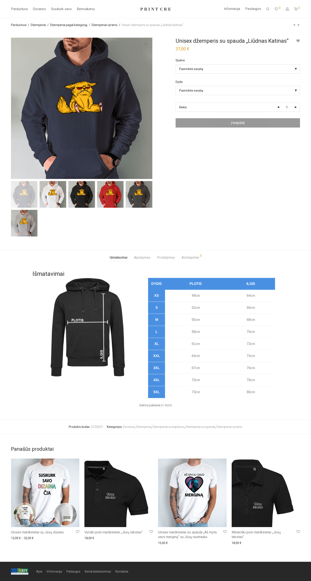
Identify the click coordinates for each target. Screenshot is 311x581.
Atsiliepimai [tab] (192, 257)
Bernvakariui (86, 9)
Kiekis (183, 107)
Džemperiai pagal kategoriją (68, 25)
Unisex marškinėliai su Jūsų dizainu (37, 532)
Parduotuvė (19, 9)
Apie (39, 571)
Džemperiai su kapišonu (168, 427)
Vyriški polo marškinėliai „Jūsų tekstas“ (113, 532)
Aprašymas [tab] (142, 257)
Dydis (179, 82)
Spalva (180, 60)
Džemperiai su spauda (200, 427)
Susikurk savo (61, 9)
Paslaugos (253, 9)
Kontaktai (122, 571)
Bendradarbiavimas (98, 571)
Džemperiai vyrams (104, 25)
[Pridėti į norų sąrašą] (298, 41)
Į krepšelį (238, 123)
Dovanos (39, 9)
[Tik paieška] (268, 9)
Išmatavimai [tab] (118, 257)
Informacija (232, 9)
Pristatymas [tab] (166, 257)
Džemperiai (38, 25)
